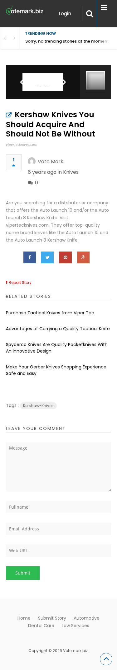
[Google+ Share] (83, 257)
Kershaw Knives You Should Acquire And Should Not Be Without (50, 124)
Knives (71, 172)
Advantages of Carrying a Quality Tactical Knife (58, 329)
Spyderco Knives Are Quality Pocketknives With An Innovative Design (57, 347)
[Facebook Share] (29, 257)
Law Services (75, 625)
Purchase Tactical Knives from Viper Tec (50, 313)
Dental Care (41, 625)
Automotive (87, 618)
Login (65, 13)
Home (24, 618)
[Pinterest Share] (65, 257)
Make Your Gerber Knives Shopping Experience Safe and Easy (56, 370)
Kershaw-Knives (38, 405)
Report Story (20, 282)
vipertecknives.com (21, 144)
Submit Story (52, 618)
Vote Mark (50, 161)
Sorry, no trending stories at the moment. (67, 41)
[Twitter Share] (47, 257)
